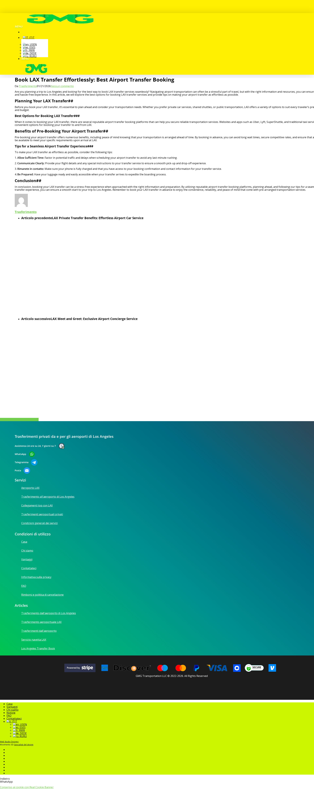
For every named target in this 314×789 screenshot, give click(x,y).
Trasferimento (28, 86)
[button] (18, 26)
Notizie (11, 712)
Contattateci (14, 718)
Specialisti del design (23, 744)
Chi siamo (12, 710)
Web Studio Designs (9, 741)
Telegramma (21, 462)
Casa (9, 704)
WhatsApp (20, 454)
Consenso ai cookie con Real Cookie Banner (27, 787)
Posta (18, 470)
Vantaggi (12, 707)
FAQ (9, 715)
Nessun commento (62, 86)
